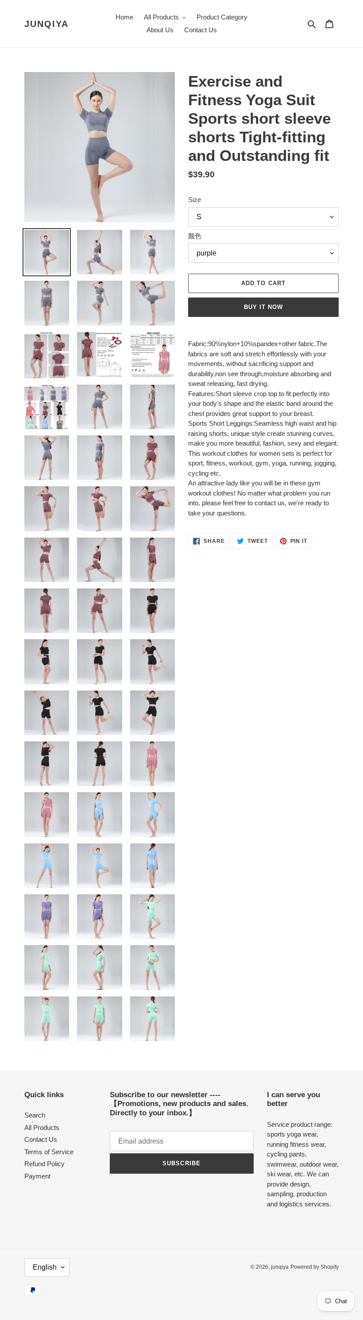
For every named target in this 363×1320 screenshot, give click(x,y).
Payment (37, 1176)
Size (194, 199)
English (45, 1267)
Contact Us (40, 1139)
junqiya (46, 24)
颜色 (194, 236)
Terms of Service (48, 1152)
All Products (41, 1127)
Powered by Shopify (314, 1267)
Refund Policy (44, 1163)
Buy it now (263, 307)
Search (34, 1115)
